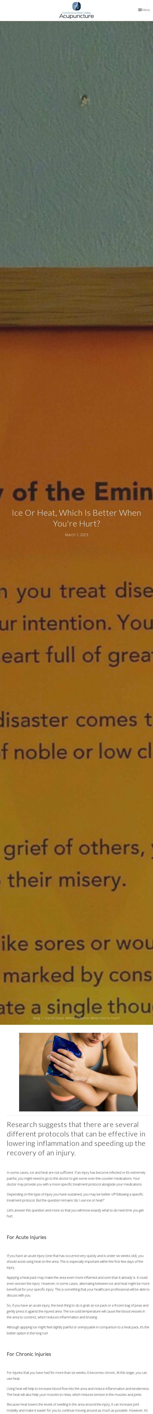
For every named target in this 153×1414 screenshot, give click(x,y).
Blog (36, 1018)
